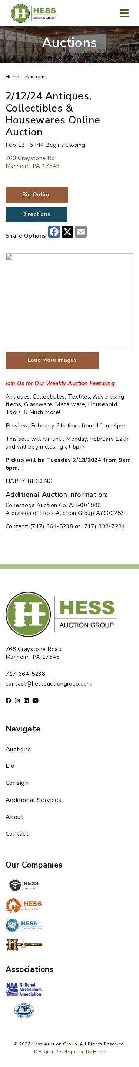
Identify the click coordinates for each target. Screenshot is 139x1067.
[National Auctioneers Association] (24, 990)
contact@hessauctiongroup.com (49, 683)
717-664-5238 (25, 674)
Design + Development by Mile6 (69, 1052)
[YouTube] (35, 700)
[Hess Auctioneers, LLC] (24, 946)
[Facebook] (8, 700)
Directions (36, 214)
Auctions (18, 749)
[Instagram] (17, 700)
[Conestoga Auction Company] (24, 926)
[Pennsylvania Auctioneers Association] (24, 1010)
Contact (17, 833)
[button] (124, 13)
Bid (10, 766)
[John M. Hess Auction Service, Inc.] (24, 905)
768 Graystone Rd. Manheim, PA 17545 (33, 162)
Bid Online (36, 194)
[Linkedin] (26, 700)
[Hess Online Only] (24, 885)
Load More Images (52, 360)
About (14, 817)
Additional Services (34, 800)
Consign (17, 783)
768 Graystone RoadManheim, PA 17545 (34, 653)
